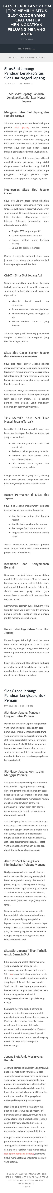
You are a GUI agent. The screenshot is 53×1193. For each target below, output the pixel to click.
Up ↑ (27, 1187)
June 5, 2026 (10, 83)
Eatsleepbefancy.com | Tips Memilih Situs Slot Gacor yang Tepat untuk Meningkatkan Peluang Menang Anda (27, 20)
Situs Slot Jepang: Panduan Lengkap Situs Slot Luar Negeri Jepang (24, 73)
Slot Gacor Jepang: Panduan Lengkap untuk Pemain (24, 695)
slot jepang (22, 127)
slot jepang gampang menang (19, 1153)
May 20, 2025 (10, 706)
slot (12, 973)
